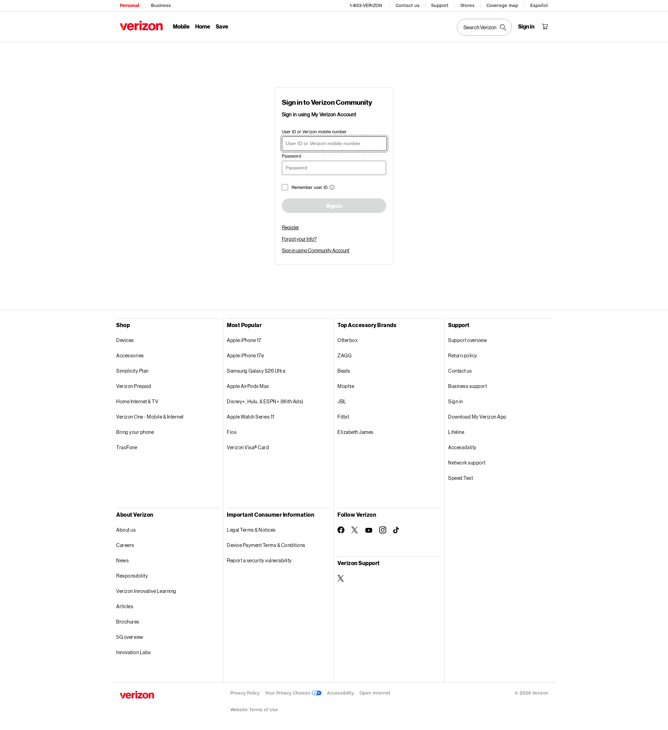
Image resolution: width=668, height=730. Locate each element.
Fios (232, 432)
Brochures (128, 622)
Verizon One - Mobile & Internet (150, 417)
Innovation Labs (133, 652)
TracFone (126, 447)
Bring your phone (135, 432)
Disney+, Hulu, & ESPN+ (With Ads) (265, 401)
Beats (343, 371)
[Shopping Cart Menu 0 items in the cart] (544, 26)
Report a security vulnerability (259, 560)
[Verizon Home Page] (141, 26)
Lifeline (456, 432)
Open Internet (374, 693)
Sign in (334, 206)
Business (161, 5)
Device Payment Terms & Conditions (266, 545)
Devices (125, 340)
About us (126, 530)
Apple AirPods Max (248, 386)
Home (202, 26)
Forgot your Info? (299, 239)
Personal (129, 5)
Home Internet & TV (137, 401)
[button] (331, 188)
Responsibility (132, 576)
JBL (342, 401)
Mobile (181, 26)
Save (222, 26)
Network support (467, 463)
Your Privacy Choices (288, 693)
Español (539, 5)
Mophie (345, 386)
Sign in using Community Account (315, 250)
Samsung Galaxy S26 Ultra (256, 371)
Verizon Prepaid (133, 386)
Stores (467, 5)
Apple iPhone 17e (245, 355)
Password (291, 156)
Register (290, 227)
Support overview (467, 340)
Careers (125, 545)
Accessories (130, 355)
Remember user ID (310, 187)
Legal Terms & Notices (251, 530)
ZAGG (344, 355)
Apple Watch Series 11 (251, 417)
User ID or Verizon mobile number (314, 131)
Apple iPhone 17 (244, 340)
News (122, 560)
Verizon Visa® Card (248, 447)
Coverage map (502, 5)
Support (439, 5)
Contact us (408, 5)
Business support (467, 386)
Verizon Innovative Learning (146, 591)
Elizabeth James (355, 432)
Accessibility (462, 447)
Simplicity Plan (132, 371)
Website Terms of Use (254, 709)
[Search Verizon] (484, 27)
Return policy (462, 355)
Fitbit (343, 417)
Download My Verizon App (477, 417)
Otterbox (347, 340)
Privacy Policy (245, 693)
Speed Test (460, 478)
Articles (124, 606)
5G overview (129, 637)
